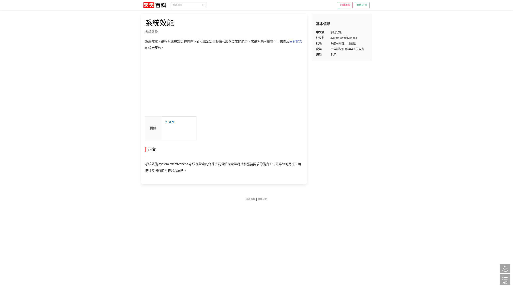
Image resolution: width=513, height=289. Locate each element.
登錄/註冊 (362, 5)
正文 (170, 122)
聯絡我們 (262, 199)
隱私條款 (250, 199)
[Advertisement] (224, 85)
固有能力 (295, 41)
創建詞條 (345, 5)
